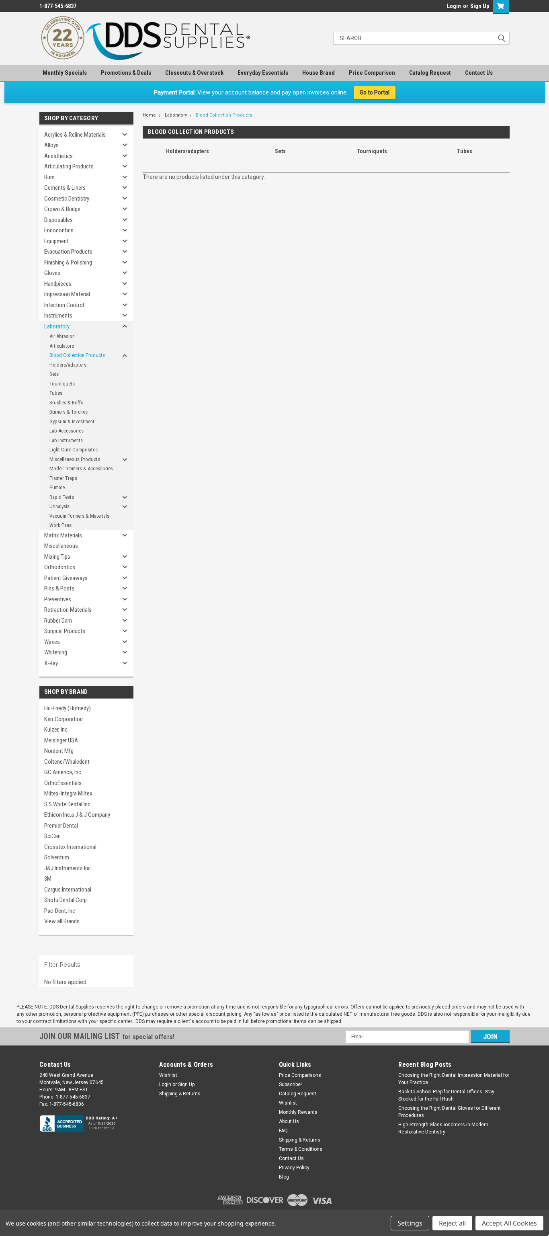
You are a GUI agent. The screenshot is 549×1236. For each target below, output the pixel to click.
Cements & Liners (65, 187)
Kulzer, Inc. (56, 729)
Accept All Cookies (509, 1223)
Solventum (56, 857)
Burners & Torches (68, 412)
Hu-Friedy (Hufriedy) (67, 708)
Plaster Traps (63, 478)
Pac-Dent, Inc (59, 910)
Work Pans (60, 525)
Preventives (57, 599)
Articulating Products (69, 166)
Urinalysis (59, 506)
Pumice (57, 487)
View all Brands (62, 921)
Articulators (61, 346)
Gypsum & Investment (71, 421)
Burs (49, 177)
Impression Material (67, 294)
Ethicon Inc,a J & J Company (77, 814)
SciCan (52, 836)
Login (454, 6)
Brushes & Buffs (66, 403)
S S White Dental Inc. (68, 804)
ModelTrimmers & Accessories (81, 468)
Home (149, 115)
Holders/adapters (67, 365)
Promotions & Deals (126, 72)
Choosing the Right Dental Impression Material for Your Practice (453, 1078)
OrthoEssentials (63, 783)
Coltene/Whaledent (67, 761)
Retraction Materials (68, 609)
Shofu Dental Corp (65, 900)
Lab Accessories (66, 431)
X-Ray (51, 663)
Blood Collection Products (77, 355)
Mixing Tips (57, 556)
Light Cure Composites (73, 450)
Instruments (58, 315)
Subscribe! (290, 1084)
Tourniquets (62, 384)
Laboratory (57, 326)
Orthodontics (59, 567)
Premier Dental (61, 825)
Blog (284, 1177)
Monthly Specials (65, 72)
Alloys (51, 145)
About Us (289, 1121)
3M (47, 878)
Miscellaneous (61, 545)
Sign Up (479, 6)
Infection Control (64, 305)
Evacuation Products (68, 251)
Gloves (52, 273)
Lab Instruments (66, 440)
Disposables (58, 219)
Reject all (452, 1223)
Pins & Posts (59, 588)
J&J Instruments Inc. (68, 868)
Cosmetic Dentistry (66, 198)
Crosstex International (70, 847)
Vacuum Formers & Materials (79, 516)
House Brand (318, 72)
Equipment (56, 241)
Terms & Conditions (300, 1149)
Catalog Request (430, 72)
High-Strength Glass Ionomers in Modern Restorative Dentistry (443, 1128)
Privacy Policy (294, 1167)
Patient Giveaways (66, 578)
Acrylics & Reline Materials (75, 134)
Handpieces (58, 283)
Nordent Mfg (59, 750)
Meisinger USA (61, 740)
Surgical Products (64, 631)
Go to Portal (374, 92)
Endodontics (59, 230)
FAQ (283, 1131)
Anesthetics (58, 156)
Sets (54, 374)
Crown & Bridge (62, 209)
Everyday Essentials (263, 72)
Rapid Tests (61, 497)
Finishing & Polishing (68, 262)
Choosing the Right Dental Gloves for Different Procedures (449, 1111)
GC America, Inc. (63, 772)
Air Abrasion (62, 336)
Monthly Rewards (298, 1112)
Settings (409, 1223)
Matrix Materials (63, 535)
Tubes (55, 393)
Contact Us (479, 72)
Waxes (52, 642)
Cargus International (67, 889)
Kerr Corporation (63, 719)
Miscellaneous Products (74, 459)
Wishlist (168, 1075)
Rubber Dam (58, 620)
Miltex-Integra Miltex (68, 793)
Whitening (55, 652)
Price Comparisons (300, 1075)
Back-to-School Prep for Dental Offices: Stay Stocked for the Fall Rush (446, 1095)
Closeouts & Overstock (194, 72)
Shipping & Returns (180, 1094)
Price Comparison (372, 72)
